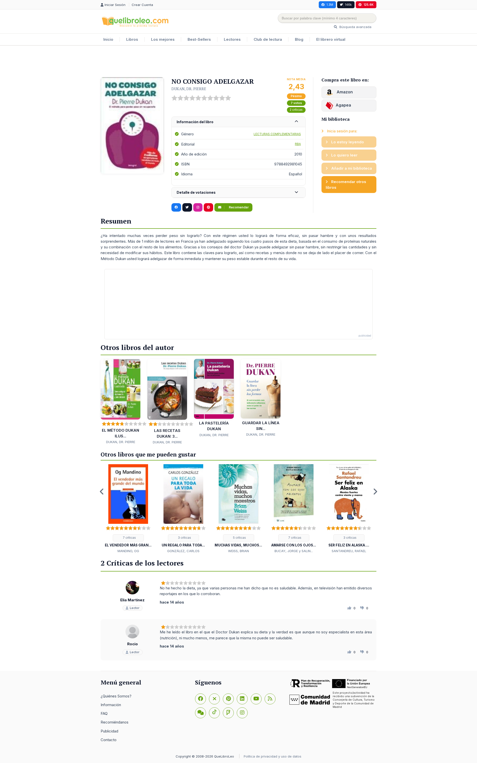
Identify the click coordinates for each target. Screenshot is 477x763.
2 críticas (296, 110)
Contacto (109, 739)
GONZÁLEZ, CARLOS (183, 551)
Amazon (344, 91)
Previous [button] (101, 491)
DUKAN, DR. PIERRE (188, 88)
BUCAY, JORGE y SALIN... (294, 551)
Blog (299, 39)
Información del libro (195, 122)
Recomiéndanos (114, 722)
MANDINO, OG (128, 551)
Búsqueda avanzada (354, 27)
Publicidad (109, 731)
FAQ (104, 713)
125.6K (368, 4)
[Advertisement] (238, 62)
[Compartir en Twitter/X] (187, 207)
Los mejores (163, 39)
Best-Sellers (199, 39)
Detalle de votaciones (196, 192)
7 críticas (129, 537)
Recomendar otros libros (346, 184)
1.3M (329, 4)
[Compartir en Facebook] (176, 207)
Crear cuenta (142, 5)
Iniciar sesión (115, 5)
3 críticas (184, 537)
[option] (128, 509)
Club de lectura (268, 39)
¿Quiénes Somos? (116, 696)
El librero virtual (330, 39)
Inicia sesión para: (341, 131)
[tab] (238, 122)
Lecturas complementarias (277, 134)
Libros (132, 39)
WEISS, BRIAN (238, 551)
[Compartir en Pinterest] (208, 207)
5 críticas (239, 537)
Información (111, 704)
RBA (298, 144)
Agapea (343, 105)
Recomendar (238, 207)
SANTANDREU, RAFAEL (349, 551)
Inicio (108, 39)
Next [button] (375, 491)
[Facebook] (200, 698)
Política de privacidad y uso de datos (272, 756)
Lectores (232, 39)
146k (348, 4)
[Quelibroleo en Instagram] (197, 207)
